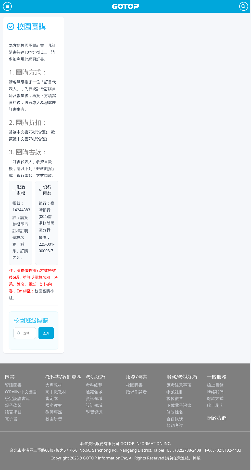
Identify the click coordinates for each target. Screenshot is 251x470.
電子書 (11, 419)
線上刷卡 (215, 405)
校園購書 (134, 385)
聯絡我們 (215, 392)
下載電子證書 (178, 405)
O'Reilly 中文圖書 (21, 392)
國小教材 (53, 405)
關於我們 (216, 417)
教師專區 (53, 412)
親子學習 (13, 405)
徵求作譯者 (136, 392)
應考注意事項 (178, 385)
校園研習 (53, 419)
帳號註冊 (174, 392)
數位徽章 (174, 398)
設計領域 (94, 405)
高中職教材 (55, 392)
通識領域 (94, 392)
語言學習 (13, 412)
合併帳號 (174, 419)
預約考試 (174, 425)
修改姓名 (174, 412)
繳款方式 (215, 398)
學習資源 (94, 412)
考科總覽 (94, 385)
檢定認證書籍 (17, 398)
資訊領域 (94, 398)
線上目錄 (215, 385)
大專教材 (53, 385)
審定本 (51, 398)
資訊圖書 (13, 385)
